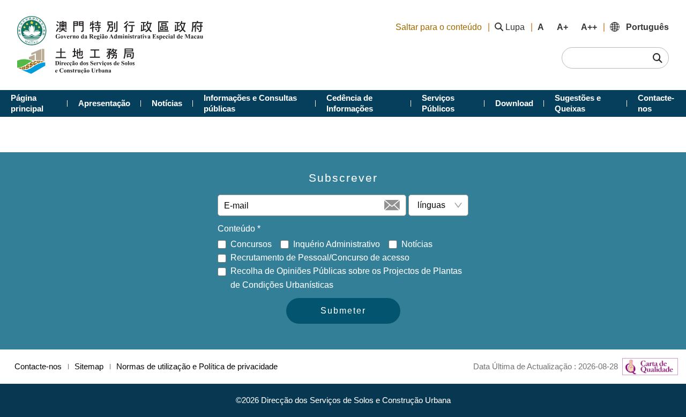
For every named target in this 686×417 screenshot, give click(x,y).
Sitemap (88, 366)
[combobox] (434, 205)
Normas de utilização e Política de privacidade (197, 366)
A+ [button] (562, 27)
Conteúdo (239, 228)
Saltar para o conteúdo (439, 27)
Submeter (343, 310)
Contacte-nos (38, 366)
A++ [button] (589, 27)
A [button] (541, 27)
